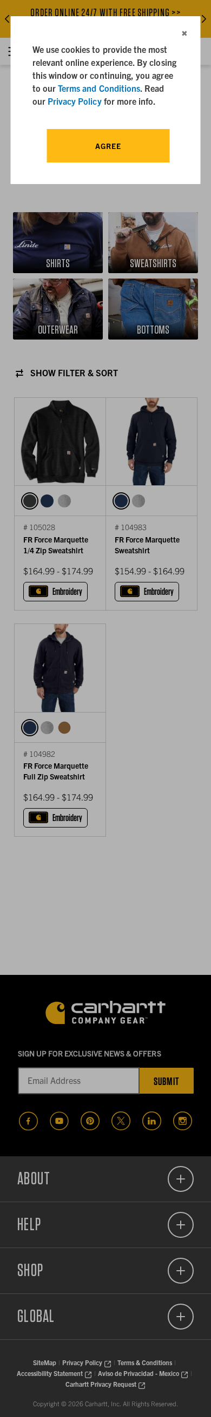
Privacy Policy (75, 101)
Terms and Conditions (99, 88)
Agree (108, 146)
